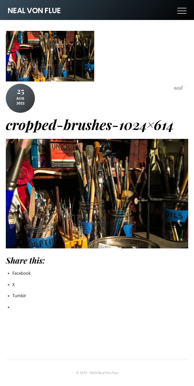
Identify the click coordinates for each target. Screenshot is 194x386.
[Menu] (181, 11)
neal (178, 87)
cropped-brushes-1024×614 (90, 124)
